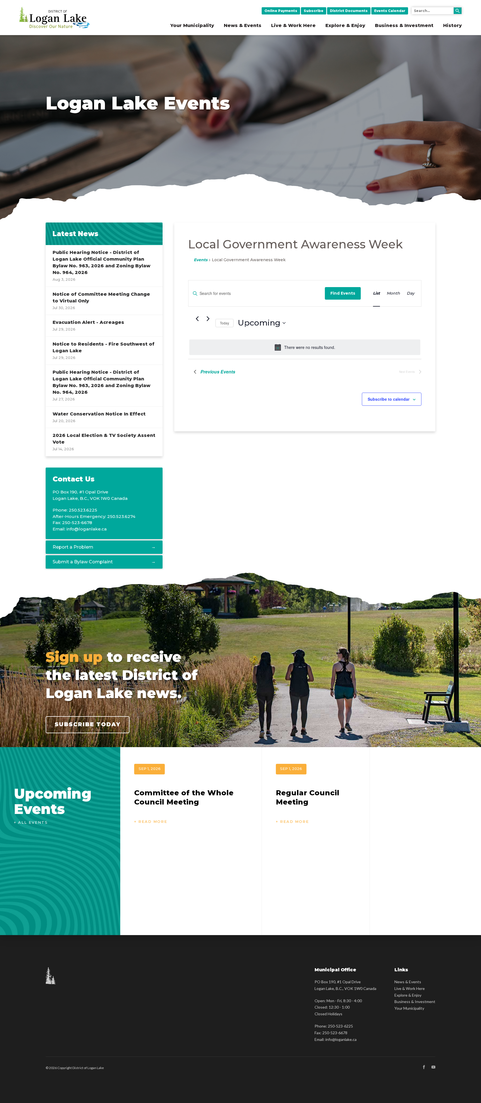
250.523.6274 (121, 516)
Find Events (342, 293)
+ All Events (31, 822)
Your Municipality (192, 25)
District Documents (349, 11)
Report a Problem (73, 547)
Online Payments (280, 11)
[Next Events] (208, 319)
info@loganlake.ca (87, 529)
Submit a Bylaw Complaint (83, 561)
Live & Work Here (293, 25)
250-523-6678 (334, 1032)
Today (224, 323)
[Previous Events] (197, 319)
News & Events (242, 25)
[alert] (304, 347)
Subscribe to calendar (388, 399)
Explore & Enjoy (345, 25)
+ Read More (150, 821)
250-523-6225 (340, 1026)
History (452, 25)
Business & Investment (404, 25)
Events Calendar (389, 11)
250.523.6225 (83, 510)
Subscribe (313, 11)
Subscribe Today (88, 724)
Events (200, 259)
